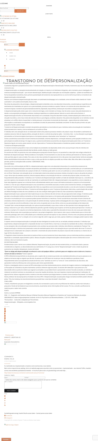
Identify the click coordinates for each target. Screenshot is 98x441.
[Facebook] (5, 66)
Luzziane (4, 3)
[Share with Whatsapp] (5, 316)
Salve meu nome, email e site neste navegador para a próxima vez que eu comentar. (31, 380)
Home (11, 52)
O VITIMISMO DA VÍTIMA (9, 18)
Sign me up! (20, 11)
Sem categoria (49, 78)
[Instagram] (5, 68)
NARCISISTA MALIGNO (8, 25)
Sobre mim (12, 56)
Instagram (3, 42)
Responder (7, 363)
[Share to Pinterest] (4, 313)
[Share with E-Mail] (4, 320)
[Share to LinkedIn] (5, 318)
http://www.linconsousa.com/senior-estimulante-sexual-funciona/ (24, 373)
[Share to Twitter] (5, 311)
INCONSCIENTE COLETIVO (10, 32)
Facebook (3, 39)
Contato (12, 59)
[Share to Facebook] (5, 309)
